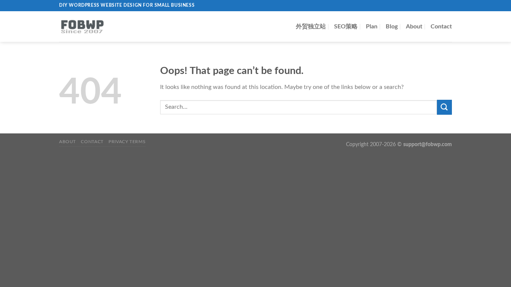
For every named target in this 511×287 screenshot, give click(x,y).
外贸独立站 (311, 27)
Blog (392, 27)
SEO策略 (346, 27)
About (414, 27)
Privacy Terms (127, 141)
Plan (371, 27)
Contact (441, 27)
